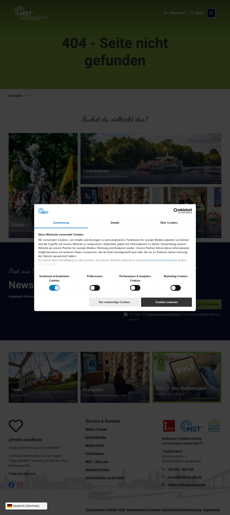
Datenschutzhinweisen (162, 260)
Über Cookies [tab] (169, 222)
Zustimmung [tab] (61, 222)
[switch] (95, 288)
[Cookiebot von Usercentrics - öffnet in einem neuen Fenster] (176, 211)
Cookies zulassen (166, 302)
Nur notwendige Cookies (114, 302)
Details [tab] (115, 222)
